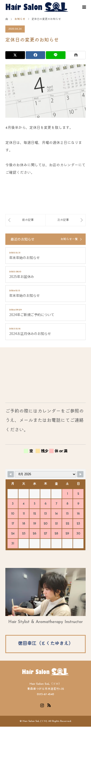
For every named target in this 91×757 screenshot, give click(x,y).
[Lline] (56, 55)
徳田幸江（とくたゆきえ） (45, 643)
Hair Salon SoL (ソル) (35, 721)
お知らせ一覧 (69, 239)
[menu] (83, 7)
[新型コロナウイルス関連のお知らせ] (66, 220)
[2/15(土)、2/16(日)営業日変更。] (25, 220)
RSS (49, 704)
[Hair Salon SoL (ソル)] (36, 7)
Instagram (42, 704)
